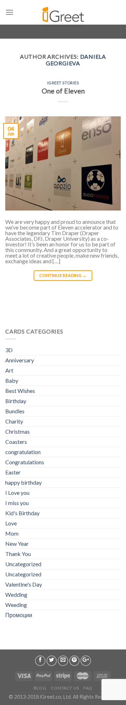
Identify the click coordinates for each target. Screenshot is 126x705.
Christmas (17, 431)
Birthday (15, 400)
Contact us (65, 688)
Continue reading (63, 275)
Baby (11, 380)
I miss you (17, 502)
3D (9, 350)
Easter (13, 472)
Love (11, 523)
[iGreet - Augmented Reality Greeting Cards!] (62, 14)
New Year (17, 543)
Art (9, 370)
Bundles (14, 411)
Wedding (16, 594)
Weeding (16, 604)
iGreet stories (63, 82)
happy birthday (23, 482)
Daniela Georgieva (76, 59)
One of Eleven (63, 91)
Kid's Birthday (22, 513)
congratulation (23, 451)
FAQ (87, 688)
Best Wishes (20, 390)
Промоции (18, 615)
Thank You (18, 553)
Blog (40, 688)
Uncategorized (23, 564)
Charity (14, 421)
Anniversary (19, 360)
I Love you (17, 492)
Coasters (16, 441)
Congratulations (24, 462)
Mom (12, 533)
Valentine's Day (23, 584)
